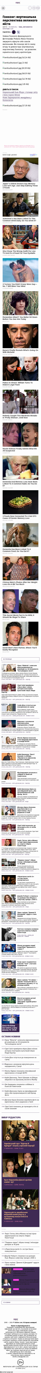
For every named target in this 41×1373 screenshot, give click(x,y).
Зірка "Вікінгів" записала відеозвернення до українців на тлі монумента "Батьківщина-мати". (27, 668)
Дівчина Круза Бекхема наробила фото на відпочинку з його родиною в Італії (26, 809)
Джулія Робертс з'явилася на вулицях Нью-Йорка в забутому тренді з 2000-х (27, 897)
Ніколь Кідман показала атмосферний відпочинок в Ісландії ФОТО (27, 739)
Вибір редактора (11, 1117)
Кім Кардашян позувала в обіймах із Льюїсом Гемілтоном (27, 774)
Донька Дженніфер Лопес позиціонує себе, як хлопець (24, 1291)
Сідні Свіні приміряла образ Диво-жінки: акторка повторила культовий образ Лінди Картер (18, 688)
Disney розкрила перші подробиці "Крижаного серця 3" (26, 947)
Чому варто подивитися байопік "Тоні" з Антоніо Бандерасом (26, 963)
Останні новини (11, 1036)
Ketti (14, 679)
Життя (5, 27)
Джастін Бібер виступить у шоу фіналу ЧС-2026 (9, 1028)
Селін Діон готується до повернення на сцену (26, 706)
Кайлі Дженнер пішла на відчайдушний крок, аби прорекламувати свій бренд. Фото (26, 791)
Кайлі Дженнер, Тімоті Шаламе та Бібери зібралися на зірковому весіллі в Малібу (26, 757)
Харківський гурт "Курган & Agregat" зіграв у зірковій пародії (19, 1145)
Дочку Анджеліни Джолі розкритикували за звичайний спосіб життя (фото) (25, 1282)
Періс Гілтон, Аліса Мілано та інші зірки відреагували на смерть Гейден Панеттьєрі (27, 843)
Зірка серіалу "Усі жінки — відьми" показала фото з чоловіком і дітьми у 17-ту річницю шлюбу (27, 982)
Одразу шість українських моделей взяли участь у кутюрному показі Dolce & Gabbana (16, 1215)
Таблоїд (28, 679)
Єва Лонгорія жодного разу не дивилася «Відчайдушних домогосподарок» (24, 1272)
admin (14, 715)
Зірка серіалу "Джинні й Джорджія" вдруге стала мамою (26, 914)
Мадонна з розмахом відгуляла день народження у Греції (25, 723)
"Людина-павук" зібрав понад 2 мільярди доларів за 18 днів (27, 862)
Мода (26, 801)
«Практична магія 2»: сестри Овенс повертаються (25, 878)
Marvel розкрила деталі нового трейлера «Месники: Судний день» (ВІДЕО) (27, 1000)
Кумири (27, 936)
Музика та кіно (30, 715)
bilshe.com (18, 1322)
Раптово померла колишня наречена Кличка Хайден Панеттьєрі (27, 930)
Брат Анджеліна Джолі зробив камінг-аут (18, 1181)
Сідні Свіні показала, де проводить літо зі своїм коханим (26, 827)
